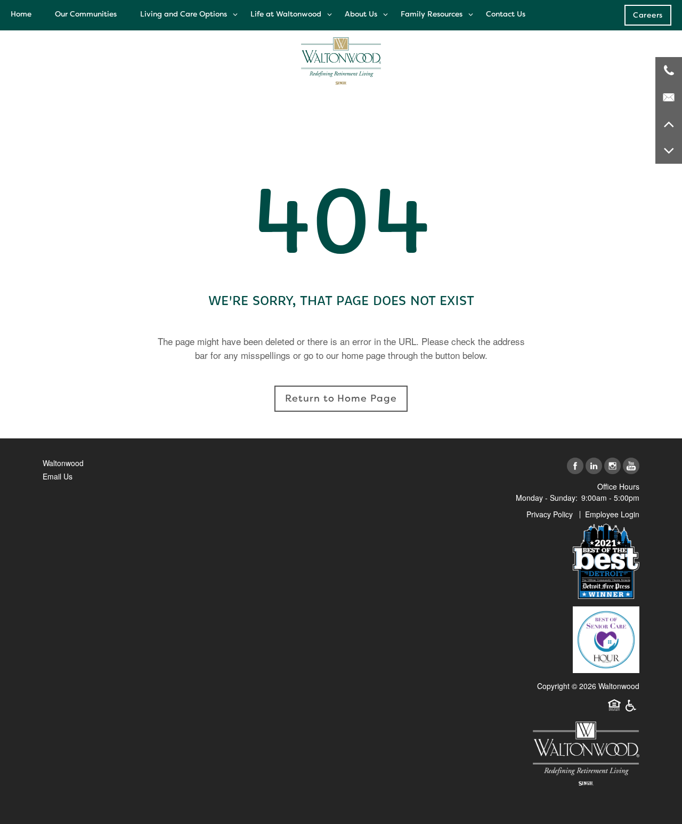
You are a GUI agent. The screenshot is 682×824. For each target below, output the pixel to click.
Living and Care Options (183, 14)
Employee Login (612, 514)
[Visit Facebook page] (575, 466)
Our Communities (86, 14)
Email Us (57, 476)
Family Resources (431, 14)
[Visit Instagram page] (612, 466)
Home (21, 14)
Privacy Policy (549, 514)
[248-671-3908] (668, 70)
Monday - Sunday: (547, 497)
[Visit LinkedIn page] (594, 466)
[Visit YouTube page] (631, 466)
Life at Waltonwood (285, 14)
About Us (361, 14)
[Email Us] (668, 97)
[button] (647, 15)
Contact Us (505, 14)
